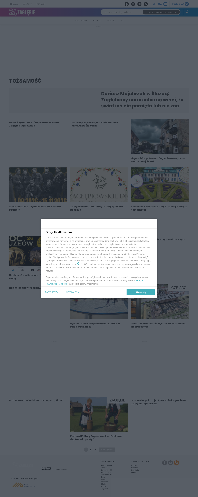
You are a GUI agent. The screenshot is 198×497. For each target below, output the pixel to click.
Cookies (63, 283)
